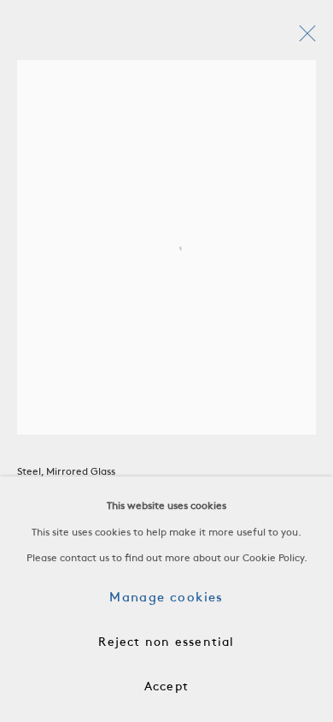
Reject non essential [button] (166, 642)
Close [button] (303, 38)
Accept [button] (166, 687)
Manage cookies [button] (166, 598)
